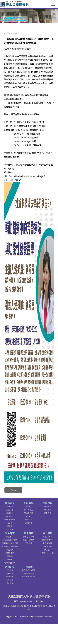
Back (13, 490)
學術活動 (15, 33)
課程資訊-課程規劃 (10, 540)
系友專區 (47, 533)
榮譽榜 (9, 526)
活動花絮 (10, 566)
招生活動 (9, 580)
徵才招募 (9, 529)
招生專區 (29, 533)
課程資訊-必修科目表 (10, 543)
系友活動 (9, 583)
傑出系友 (47, 549)
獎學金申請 (9, 553)
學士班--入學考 (29, 536)
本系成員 (47, 503)
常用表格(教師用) (28, 570)
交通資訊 (28, 522)
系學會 (9, 559)
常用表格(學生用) (28, 576)
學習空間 (28, 519)
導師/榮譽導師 (9, 562)
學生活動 (9, 570)
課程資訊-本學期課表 (10, 546)
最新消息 (7, 33)
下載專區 (29, 566)
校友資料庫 (47, 543)
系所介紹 (29, 503)
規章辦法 (9, 556)
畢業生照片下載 (47, 553)
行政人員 (47, 513)
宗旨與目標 (28, 513)
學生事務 (9, 536)
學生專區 (10, 533)
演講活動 (9, 573)
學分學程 (28, 543)
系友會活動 (47, 546)
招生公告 (9, 509)
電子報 (9, 522)
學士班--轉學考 (29, 540)
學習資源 (9, 549)
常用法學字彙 (28, 573)
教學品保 (28, 516)
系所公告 (9, 506)
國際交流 (9, 516)
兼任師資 (47, 509)
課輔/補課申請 (9, 519)
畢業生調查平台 (47, 540)
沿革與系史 (28, 509)
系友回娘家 (47, 536)
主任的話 (28, 506)
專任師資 (47, 506)
